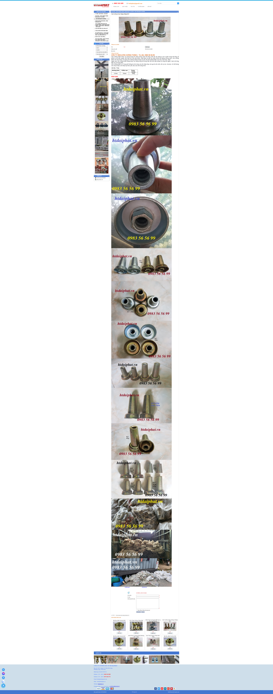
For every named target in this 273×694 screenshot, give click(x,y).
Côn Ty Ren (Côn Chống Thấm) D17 (122, 615)
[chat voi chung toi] (175, 689)
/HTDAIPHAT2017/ (115, 686)
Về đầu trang (127, 587)
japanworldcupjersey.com (194, 664)
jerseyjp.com (115, 664)
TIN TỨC (133, 6)
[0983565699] (3, 670)
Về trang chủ (144, 587)
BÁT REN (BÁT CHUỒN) (101, 18)
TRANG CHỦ (116, 6)
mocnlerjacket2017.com (232, 664)
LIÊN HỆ (149, 6)
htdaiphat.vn (101, 684)
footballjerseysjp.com (139, 664)
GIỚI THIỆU (125, 6)
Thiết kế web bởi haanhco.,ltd (173, 692)
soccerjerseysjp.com (166, 664)
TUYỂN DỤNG (141, 6)
